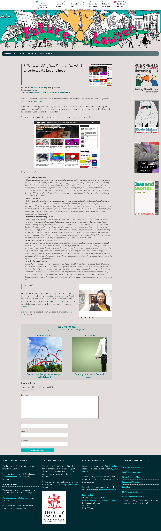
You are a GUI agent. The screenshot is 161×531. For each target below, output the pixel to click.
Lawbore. (25, 306)
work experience (62, 92)
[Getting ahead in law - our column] (146, 78)
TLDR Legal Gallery (131, 492)
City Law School (69, 484)
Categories (9, 54)
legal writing (48, 92)
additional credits (10, 476)
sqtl (22, 474)
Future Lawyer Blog (131, 477)
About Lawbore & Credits (133, 497)
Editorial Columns (27, 54)
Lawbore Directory (130, 467)
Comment (26, 395)
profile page (60, 301)
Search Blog (45, 54)
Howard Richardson (107, 490)
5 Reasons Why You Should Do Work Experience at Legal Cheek (53, 68)
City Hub (126, 487)
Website (24, 441)
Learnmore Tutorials (131, 482)
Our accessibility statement (14, 498)
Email (24, 431)
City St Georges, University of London (99, 500)
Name (24, 422)
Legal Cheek (37, 101)
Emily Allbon (112, 466)
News (34, 90)
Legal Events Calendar (132, 472)
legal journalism (33, 92)
